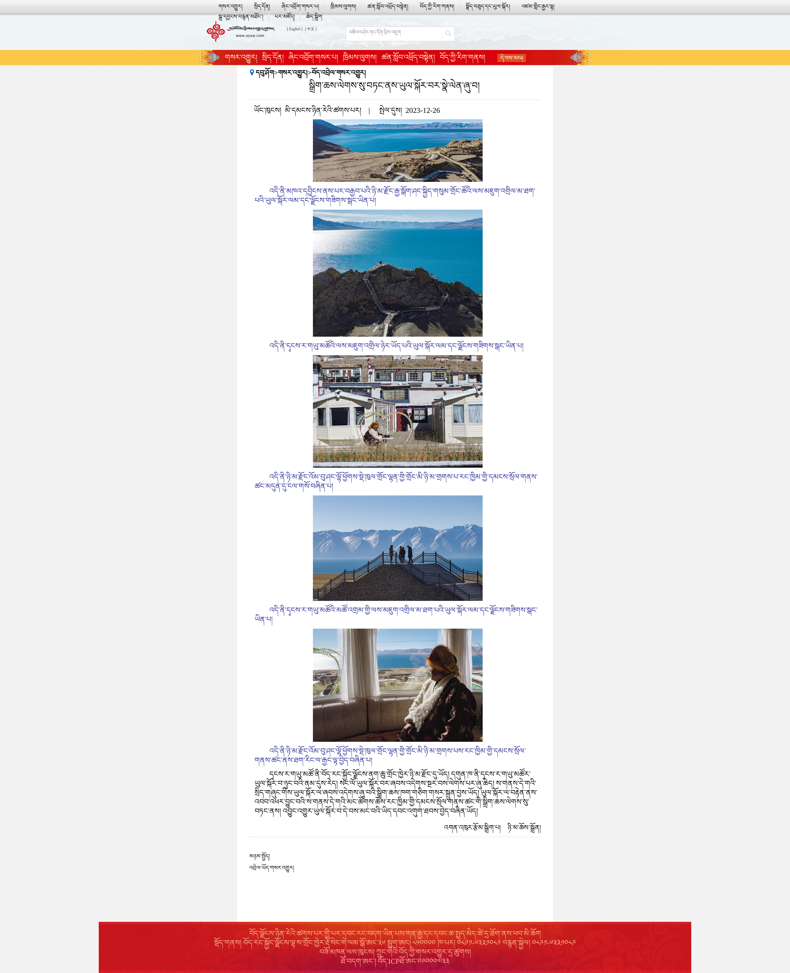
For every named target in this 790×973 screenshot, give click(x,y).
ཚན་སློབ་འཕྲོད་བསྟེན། (388, 6)
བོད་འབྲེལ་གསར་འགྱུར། (339, 72)
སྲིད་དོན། (262, 6)
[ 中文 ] (311, 29)
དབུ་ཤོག (265, 72)
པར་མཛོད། (285, 17)
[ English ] (294, 29)
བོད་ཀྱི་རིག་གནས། (437, 6)
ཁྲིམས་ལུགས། (343, 6)
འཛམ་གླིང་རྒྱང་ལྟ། (538, 6)
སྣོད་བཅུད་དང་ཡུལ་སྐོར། (488, 6)
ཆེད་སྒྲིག (314, 17)
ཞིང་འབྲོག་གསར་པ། (300, 6)
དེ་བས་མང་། (512, 58)
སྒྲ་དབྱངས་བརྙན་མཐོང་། (240, 17)
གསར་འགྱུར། (230, 6)
